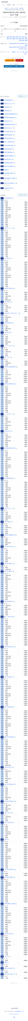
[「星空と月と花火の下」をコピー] (16, 183)
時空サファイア (8, 103)
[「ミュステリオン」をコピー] (14, 414)
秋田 (23, 40)
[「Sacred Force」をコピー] (13, 159)
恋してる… (7, 357)
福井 (8, 38)
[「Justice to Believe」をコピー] (15, 166)
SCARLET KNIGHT (9, 801)
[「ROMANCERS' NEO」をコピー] (16, 124)
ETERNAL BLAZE (8, 162)
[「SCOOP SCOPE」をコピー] (14, 564)
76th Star (6, 110)
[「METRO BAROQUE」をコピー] (16, 118)
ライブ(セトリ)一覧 (13, 8)
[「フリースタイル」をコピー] (14, 346)
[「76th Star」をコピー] (11, 111)
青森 (26, 40)
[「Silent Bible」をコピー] (12, 522)
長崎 (26, 38)
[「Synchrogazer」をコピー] (13, 149)
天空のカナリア (8, 128)
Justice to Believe (9, 166)
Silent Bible (7, 522)
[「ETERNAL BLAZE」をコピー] (14, 163)
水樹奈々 (21, 8)
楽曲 (14, 4)
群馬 (14, 37)
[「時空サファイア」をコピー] (14, 104)
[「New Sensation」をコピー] (14, 968)
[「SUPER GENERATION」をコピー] (17, 114)
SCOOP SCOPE (8, 563)
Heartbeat (7, 302)
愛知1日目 (15, 38)
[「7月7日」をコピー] (9, 957)
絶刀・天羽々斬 (8, 142)
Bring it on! (7, 121)
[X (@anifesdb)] (14, 1017)
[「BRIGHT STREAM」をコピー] (15, 156)
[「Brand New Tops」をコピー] (15, 145)
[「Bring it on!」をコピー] (12, 121)
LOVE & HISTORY (9, 869)
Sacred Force (7, 159)
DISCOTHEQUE (8, 138)
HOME (6, 8)
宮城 (11, 37)
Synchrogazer (8, 149)
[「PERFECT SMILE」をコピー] (14, 288)
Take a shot (7, 813)
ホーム (3, 4)
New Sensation (8, 968)
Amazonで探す (10, 60)
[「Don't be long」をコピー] (13, 822)
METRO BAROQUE (9, 117)
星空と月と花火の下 (9, 183)
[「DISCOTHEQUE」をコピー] (14, 138)
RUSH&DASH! (8, 323)
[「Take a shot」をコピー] (12, 813)
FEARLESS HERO (8, 173)
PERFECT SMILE (8, 288)
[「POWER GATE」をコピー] (13, 188)
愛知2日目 (21, 38)
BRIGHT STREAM (8, 156)
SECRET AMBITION (9, 535)
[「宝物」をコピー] (8, 170)
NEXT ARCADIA (8, 152)
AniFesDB (4, 2)
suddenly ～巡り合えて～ (11, 313)
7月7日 (6, 956)
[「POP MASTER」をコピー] (13, 100)
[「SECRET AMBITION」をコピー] (16, 535)
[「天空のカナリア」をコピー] (14, 128)
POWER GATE (8, 188)
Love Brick (7, 107)
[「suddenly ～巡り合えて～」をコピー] (19, 313)
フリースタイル (8, 346)
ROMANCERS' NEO (9, 124)
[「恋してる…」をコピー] (11, 357)
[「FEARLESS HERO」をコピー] (14, 173)
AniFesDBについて (19, 1011)
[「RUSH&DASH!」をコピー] (13, 323)
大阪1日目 (18, 37)
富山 (11, 38)
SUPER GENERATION (10, 114)
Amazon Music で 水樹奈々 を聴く (14, 66)
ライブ (8, 4)
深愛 (5, 962)
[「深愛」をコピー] (8, 962)
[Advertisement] (14, 81)
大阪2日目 (24, 37)
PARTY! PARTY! (8, 135)
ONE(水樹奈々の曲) (9, 178)
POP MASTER (8, 100)
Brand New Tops (8, 145)
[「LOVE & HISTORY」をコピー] (15, 870)
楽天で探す (19, 60)
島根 (8, 37)
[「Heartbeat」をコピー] (11, 302)
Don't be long (8, 822)
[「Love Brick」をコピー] (11, 107)
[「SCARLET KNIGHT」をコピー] (15, 801)
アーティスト (20, 4)
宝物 (5, 169)
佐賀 (20, 40)
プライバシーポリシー (14, 1014)
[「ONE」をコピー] (16, 178)
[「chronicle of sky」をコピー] (14, 131)
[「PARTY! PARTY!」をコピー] (13, 135)
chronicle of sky (8, 131)
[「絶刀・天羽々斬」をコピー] (14, 142)
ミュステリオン (8, 414)
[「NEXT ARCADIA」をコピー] (14, 152)
